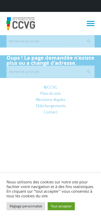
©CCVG (50, 87)
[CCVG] (20, 23)
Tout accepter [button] (61, 206)
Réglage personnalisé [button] (26, 206)
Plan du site (50, 94)
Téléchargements (50, 106)
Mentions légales (51, 100)
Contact (51, 112)
